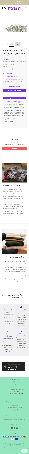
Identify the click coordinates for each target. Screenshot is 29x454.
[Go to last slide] (8, 44)
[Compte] (24, 8)
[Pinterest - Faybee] (17, 428)
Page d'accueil (5, 12)
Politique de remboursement (14, 444)
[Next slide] (21, 44)
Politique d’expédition (10, 447)
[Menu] (2, 8)
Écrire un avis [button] (14, 148)
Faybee (16, 442)
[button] (14, 98)
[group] (11, 44)
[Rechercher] (5, 8)
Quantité (5, 66)
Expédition (13, 61)
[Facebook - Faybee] (12, 428)
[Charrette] (26, 8)
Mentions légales (20, 447)
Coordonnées (14, 448)
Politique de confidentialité (9, 445)
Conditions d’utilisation (21, 445)
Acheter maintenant (14, 90)
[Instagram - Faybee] (14, 428)
